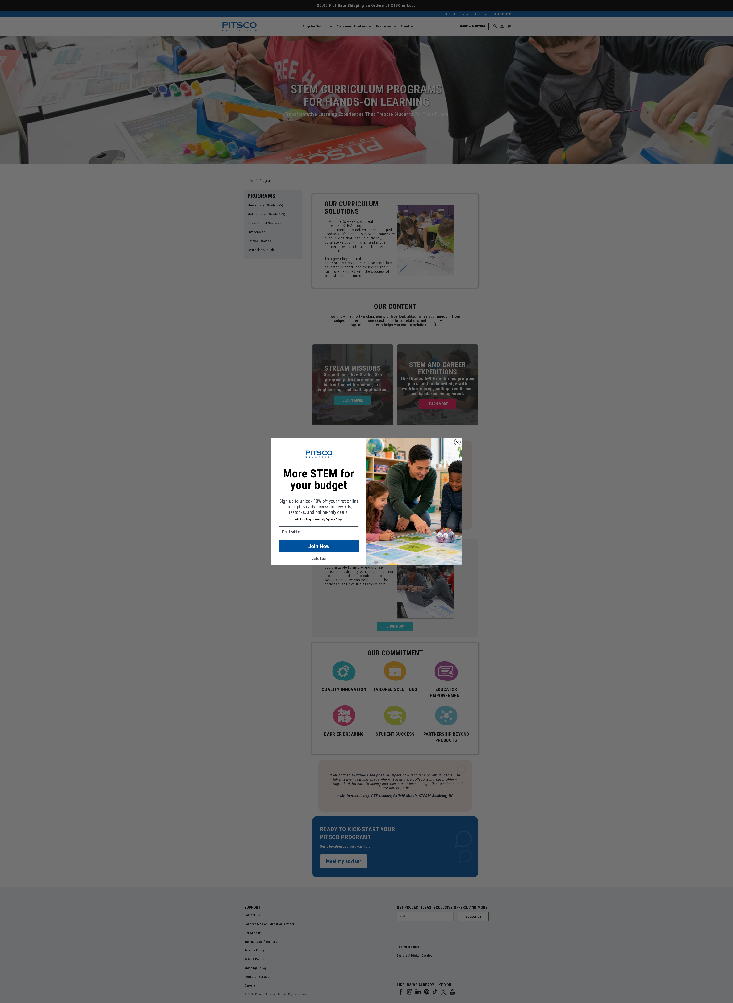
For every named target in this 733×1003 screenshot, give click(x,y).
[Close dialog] (457, 442)
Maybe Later (318, 558)
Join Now (318, 546)
